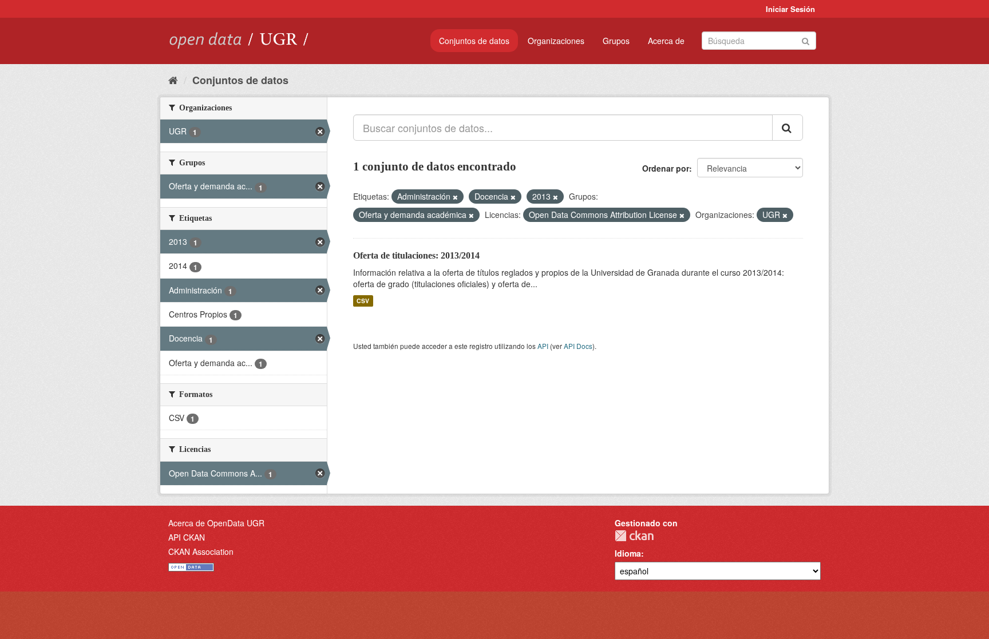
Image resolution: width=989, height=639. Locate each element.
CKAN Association (201, 551)
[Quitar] (455, 196)
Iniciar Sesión (790, 8)
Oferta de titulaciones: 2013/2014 (416, 255)
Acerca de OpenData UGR (216, 523)
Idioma (628, 553)
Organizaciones (556, 40)
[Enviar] (805, 40)
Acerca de (666, 40)
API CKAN (186, 537)
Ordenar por (665, 168)
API (542, 346)
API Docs (578, 346)
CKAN (634, 536)
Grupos (616, 40)
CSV (363, 300)
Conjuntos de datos (474, 40)
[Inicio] (173, 79)
